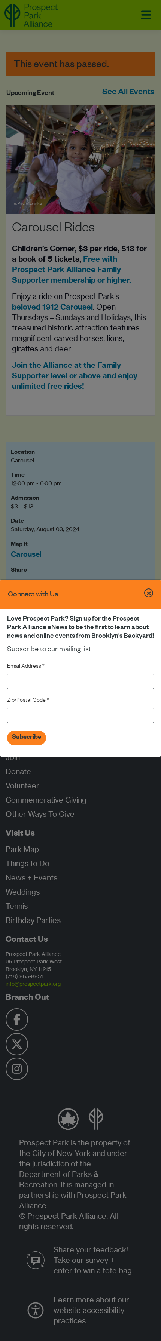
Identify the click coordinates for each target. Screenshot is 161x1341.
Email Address (26, 667)
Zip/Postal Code (28, 701)
